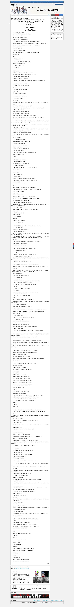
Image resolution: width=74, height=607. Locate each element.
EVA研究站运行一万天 (16, 573)
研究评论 (52, 600)
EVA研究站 (14, 4)
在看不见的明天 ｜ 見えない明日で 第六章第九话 (21, 568)
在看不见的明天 (28, 589)
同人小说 (24, 589)
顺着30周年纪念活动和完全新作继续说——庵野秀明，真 (21, 574)
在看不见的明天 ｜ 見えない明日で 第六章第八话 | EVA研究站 (32, 588)
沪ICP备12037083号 (43, 602)
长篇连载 (25, 19)
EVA (22, 589)
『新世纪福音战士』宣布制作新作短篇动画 (19, 579)
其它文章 (43, 600)
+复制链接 (44, 588)
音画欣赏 (38, 600)
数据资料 (61, 600)
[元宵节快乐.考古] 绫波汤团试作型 (56, 21)
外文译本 (18, 19)
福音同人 (21, 19)
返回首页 (14, 600)
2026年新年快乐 (53, 27)
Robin (51, 602)
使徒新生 (56, 600)
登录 (53, 3)
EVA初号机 (15, 588)
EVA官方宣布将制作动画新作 (17, 578)
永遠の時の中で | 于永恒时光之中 (56, 20)
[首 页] (13, 2)
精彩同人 (47, 600)
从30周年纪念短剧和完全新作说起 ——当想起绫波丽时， (22, 575)
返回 (48, 563)
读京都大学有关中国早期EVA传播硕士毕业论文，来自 (21, 582)
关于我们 (34, 600)
